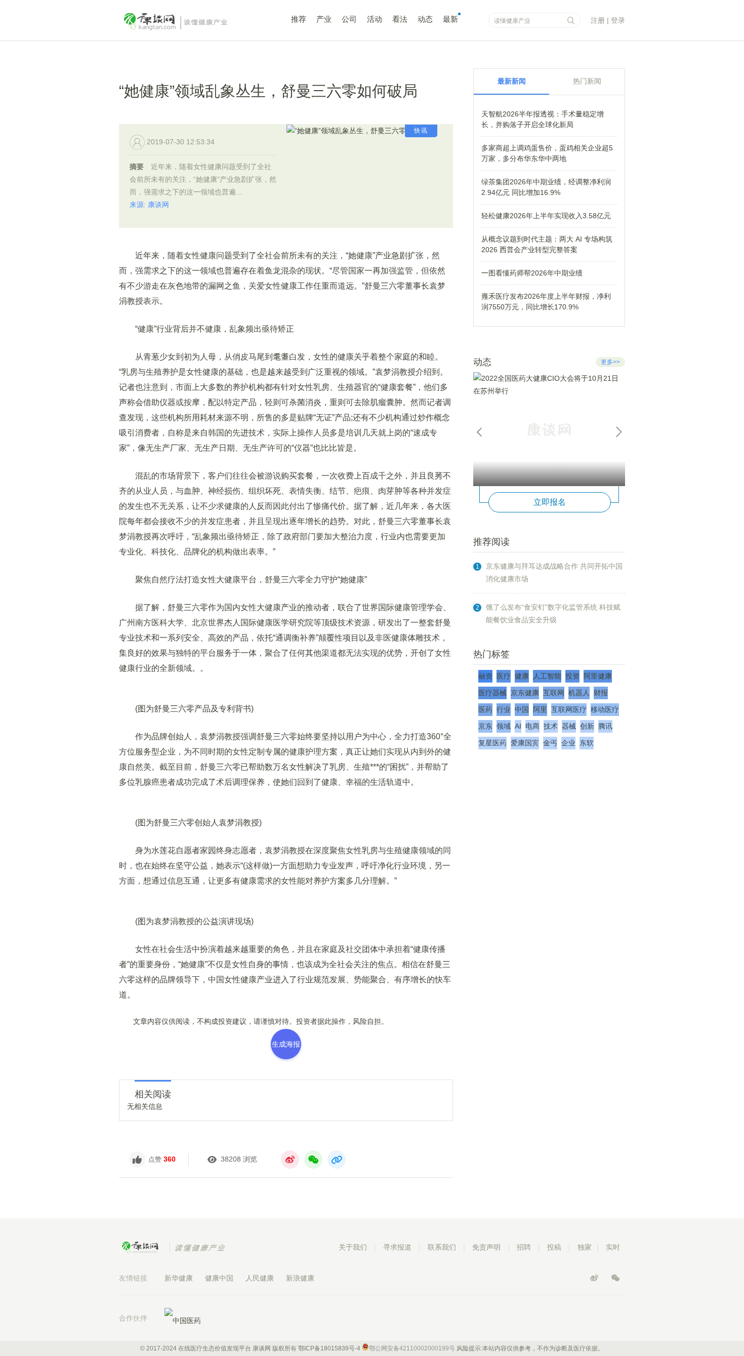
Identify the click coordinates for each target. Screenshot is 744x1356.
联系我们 (442, 1247)
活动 (374, 19)
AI (518, 726)
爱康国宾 (525, 743)
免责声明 (486, 1247)
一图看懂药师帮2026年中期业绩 (532, 273)
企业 (568, 743)
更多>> (610, 362)
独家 (584, 1247)
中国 (522, 709)
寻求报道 (397, 1247)
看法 (399, 19)
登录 (618, 20)
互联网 (553, 693)
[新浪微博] (595, 1278)
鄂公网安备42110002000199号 (412, 1348)
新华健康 (178, 1278)
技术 (551, 726)
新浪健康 (300, 1278)
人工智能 (547, 676)
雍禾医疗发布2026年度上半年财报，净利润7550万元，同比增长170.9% (546, 301)
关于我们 (353, 1247)
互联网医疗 (569, 709)
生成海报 (286, 1044)
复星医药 (492, 743)
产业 (324, 19)
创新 (587, 726)
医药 (485, 709)
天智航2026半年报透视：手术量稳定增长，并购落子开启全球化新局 (542, 119)
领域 (504, 726)
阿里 (540, 709)
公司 (349, 19)
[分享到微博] (290, 1159)
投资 (572, 676)
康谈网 (190, 21)
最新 (450, 19)
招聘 (524, 1247)
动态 (425, 19)
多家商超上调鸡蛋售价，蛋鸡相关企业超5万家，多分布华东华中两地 (547, 153)
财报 (601, 693)
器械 (569, 726)
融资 (485, 676)
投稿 (554, 1247)
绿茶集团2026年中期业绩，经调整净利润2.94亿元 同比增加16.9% (546, 187)
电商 (532, 726)
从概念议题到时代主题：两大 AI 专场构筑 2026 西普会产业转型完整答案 (546, 244)
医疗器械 (492, 693)
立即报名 (549, 502)
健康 (522, 676)
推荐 (298, 19)
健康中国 (219, 1278)
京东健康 (525, 693)
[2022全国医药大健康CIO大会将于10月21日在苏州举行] (549, 429)
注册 (598, 20)
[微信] (615, 1278)
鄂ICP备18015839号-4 (329, 1348)
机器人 (579, 693)
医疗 (504, 676)
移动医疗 (605, 709)
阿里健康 (598, 676)
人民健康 (259, 1278)
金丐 (550, 743)
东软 (587, 743)
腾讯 (605, 726)
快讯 (421, 130)
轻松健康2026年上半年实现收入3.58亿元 (546, 216)
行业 (504, 709)
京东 (485, 726)
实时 (613, 1247)
